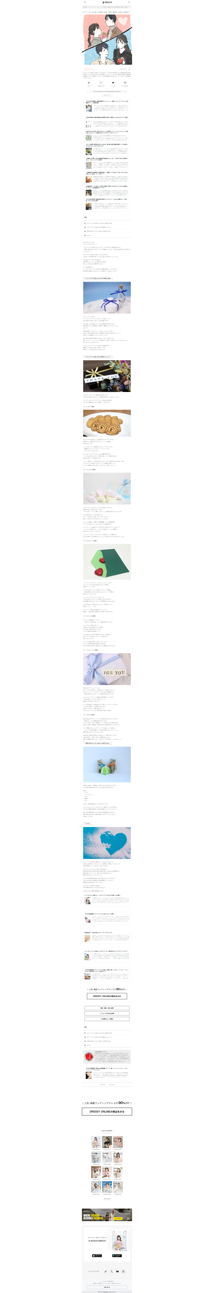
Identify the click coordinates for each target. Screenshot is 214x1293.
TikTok (89, 86)
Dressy (107, 2)
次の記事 (112, 1084)
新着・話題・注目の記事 (107, 1008)
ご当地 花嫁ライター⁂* (100, 1051)
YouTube (113, 86)
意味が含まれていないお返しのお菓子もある (99, 231)
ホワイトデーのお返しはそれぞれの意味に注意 (99, 223)
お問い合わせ (107, 1287)
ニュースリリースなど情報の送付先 (107, 1281)
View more (107, 1198)
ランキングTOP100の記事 (107, 1013)
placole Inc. (106, 1291)
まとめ (89, 235)
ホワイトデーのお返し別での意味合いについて (99, 227)
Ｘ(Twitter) (101, 86)
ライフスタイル (92, 7)
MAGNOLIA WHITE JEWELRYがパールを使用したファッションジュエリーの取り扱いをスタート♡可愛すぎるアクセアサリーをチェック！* (107, 132)
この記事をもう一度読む (107, 1019)
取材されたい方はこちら (116, 1283)
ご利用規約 (100, 1283)
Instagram (125, 86)
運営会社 (95, 1283)
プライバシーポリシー (107, 1283)
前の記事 (102, 1084)
